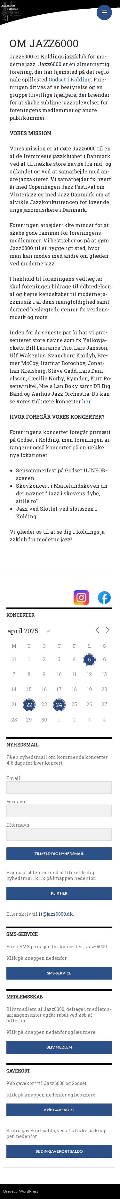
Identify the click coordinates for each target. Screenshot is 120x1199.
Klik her (59, 893)
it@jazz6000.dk (56, 914)
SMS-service (59, 973)
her (86, 401)
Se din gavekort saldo (59, 1151)
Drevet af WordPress (20, 1191)
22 (29, 704)
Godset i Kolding (70, 79)
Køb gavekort (59, 1109)
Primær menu (104, 12)
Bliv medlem (59, 1047)
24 (59, 704)
